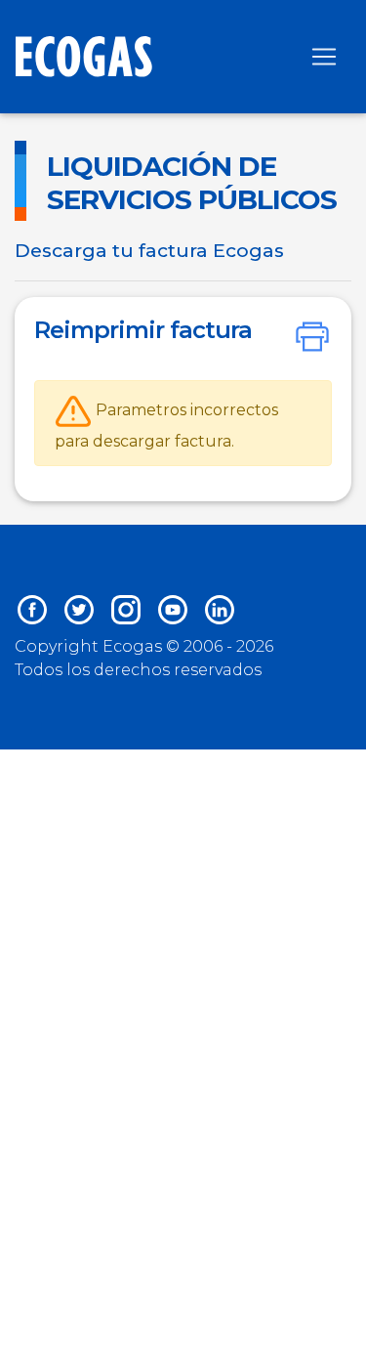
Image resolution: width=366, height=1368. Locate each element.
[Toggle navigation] (324, 56)
